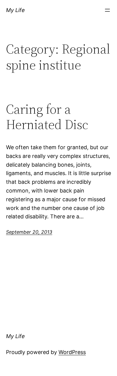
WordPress (72, 352)
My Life (15, 10)
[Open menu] (107, 10)
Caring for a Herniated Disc (47, 117)
